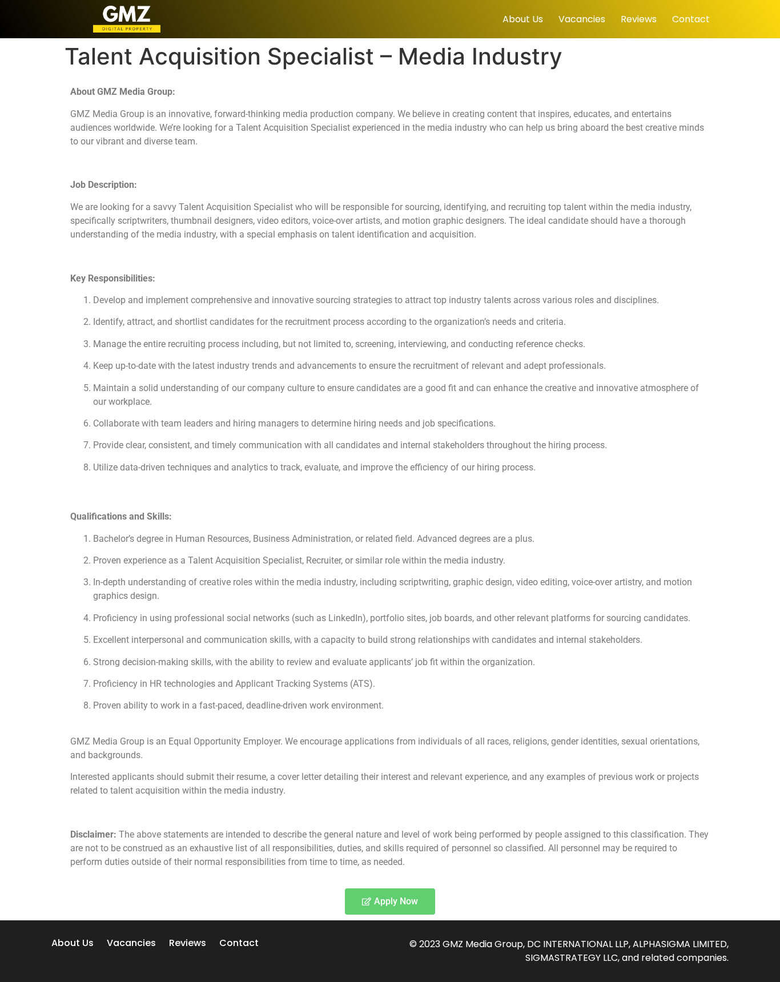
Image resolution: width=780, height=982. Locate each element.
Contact (691, 19)
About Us (522, 19)
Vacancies (581, 19)
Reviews (639, 19)
